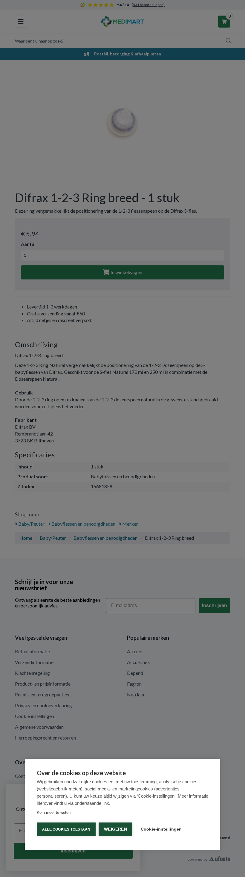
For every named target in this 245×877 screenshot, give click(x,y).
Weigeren (115, 829)
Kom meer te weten (54, 812)
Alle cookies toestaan (66, 829)
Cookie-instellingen (161, 829)
